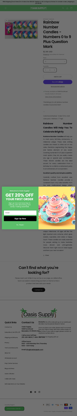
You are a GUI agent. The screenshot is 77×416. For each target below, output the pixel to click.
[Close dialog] (72, 189)
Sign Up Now (20, 219)
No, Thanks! (20, 225)
